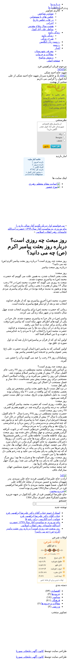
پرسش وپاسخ (46, 57)
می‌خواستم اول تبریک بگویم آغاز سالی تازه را (40, 225)
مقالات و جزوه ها (50, 603)
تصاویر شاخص (45, 13)
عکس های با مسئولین (41, 16)
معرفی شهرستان (43, 51)
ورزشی (56, 606)
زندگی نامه (54, 32)
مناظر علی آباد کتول (42, 29)
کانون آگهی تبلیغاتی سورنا (30, 651)
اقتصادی (55, 590)
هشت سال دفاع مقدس (40, 26)
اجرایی (49, 23)
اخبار (57, 48)
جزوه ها (55, 594)
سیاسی (56, 597)
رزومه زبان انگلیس (49, 41)
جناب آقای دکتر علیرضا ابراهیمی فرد (40, 516)
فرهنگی (55, 600)
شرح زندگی (47, 38)
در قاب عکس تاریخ (43, 19)
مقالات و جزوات (44, 54)
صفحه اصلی (53, 60)
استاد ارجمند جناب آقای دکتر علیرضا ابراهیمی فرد (33, 512)
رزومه (56, 45)
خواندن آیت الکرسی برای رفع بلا (42, 519)
